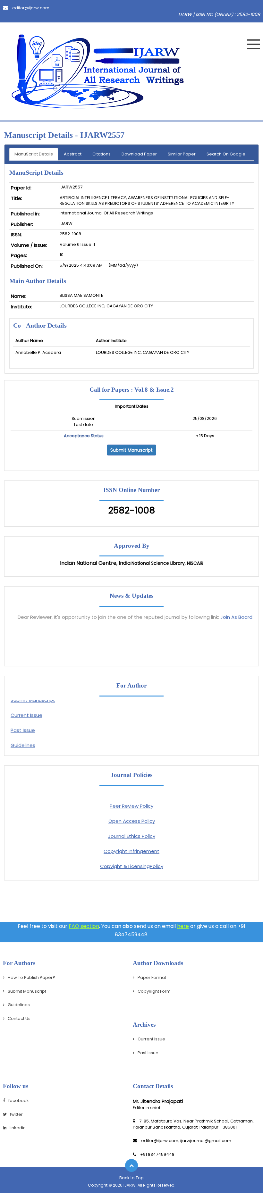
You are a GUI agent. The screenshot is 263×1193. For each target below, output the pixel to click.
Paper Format (152, 977)
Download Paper (139, 154)
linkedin (18, 1128)
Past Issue (23, 725)
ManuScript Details (33, 154)
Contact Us (19, 1018)
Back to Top (131, 1178)
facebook (18, 1100)
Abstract (72, 154)
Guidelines (23, 740)
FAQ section (84, 926)
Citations (101, 154)
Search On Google (226, 154)
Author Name (29, 341)
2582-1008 (131, 510)
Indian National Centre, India (95, 563)
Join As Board (236, 612)
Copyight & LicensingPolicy (131, 866)
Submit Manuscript (131, 450)
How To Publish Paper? (31, 977)
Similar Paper (182, 154)
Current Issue (26, 710)
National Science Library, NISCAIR (167, 563)
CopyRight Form (154, 991)
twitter (16, 1114)
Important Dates (131, 406)
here (183, 926)
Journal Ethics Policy (131, 836)
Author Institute (111, 341)
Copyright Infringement (131, 851)
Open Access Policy (131, 821)
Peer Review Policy (131, 806)
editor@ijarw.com (30, 8)
